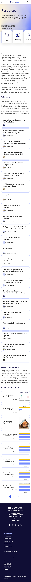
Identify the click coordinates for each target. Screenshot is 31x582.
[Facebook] (9, 524)
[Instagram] (12, 524)
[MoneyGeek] (14, 2)
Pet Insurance (7, 549)
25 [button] (21, 496)
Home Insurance (8, 538)
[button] (23, 496)
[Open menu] (1, 2)
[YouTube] (21, 524)
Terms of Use (7, 566)
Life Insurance (7, 543)
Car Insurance (7, 536)
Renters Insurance (8, 541)
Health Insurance (8, 546)
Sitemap (6, 569)
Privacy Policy (7, 563)
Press (5, 561)
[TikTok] (15, 524)
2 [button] (13, 496)
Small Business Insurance (10, 551)
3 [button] (16, 496)
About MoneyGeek (9, 558)
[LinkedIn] (18, 524)
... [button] (18, 496)
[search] (27, 2)
